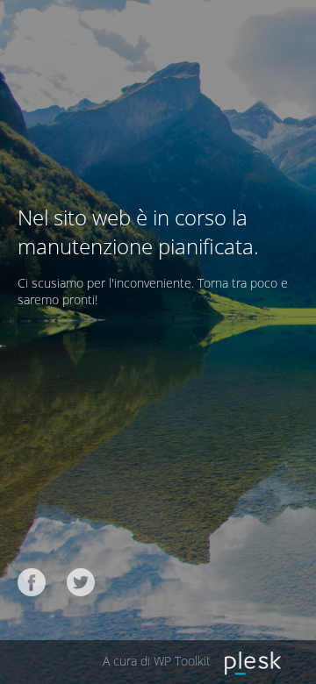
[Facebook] (32, 582)
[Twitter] (81, 582)
